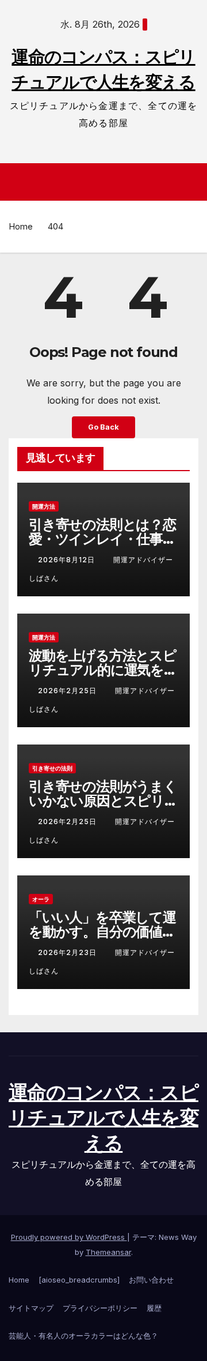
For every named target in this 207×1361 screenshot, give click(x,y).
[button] (191, 182)
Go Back (103, 427)
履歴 (154, 1308)
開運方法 (43, 506)
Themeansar (108, 1252)
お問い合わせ (151, 1279)
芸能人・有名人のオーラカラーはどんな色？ (83, 1335)
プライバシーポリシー (100, 1308)
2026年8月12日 (67, 559)
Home (21, 226)
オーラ (40, 899)
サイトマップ (31, 1308)
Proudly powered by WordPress (69, 1237)
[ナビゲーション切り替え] (106, 182)
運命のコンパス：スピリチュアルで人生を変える (103, 1117)
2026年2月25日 (68, 690)
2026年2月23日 (68, 952)
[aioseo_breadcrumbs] (79, 1279)
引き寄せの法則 (52, 768)
